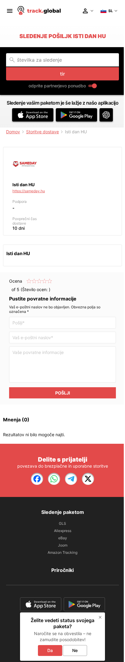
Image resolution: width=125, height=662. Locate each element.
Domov (13, 131)
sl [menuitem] (110, 10)
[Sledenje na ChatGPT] (106, 115)
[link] (37, 479)
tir (62, 74)
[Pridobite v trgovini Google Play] (76, 115)
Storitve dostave (42, 131)
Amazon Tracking (62, 552)
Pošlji (62, 392)
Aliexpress (62, 530)
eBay (62, 538)
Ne (75, 650)
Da (50, 650)
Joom (62, 545)
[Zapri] (100, 617)
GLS (62, 523)
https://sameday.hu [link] (28, 191)
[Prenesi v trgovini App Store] (32, 115)
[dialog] (62, 636)
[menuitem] (10, 11)
